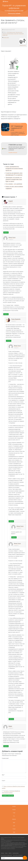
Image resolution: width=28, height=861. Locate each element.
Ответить (6, 232)
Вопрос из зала (12, 32)
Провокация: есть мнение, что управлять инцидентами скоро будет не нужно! (14, 179)
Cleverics (2, 838)
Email (3, 780)
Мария (10, 726)
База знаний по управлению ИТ (6, 855)
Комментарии (6, 37)
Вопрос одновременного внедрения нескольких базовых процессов (14, 168)
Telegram (2, 853)
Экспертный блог (16, 853)
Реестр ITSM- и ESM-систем (18, 855)
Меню (6, 1)
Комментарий (5, 758)
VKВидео (10, 853)
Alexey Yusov (12, 237)
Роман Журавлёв (15, 319)
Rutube (6, 853)
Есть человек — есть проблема (14, 184)
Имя (3, 774)
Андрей (11, 201)
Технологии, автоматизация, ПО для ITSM (10, 33)
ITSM (8, 32)
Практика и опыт (19, 32)
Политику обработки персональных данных (14, 843)
